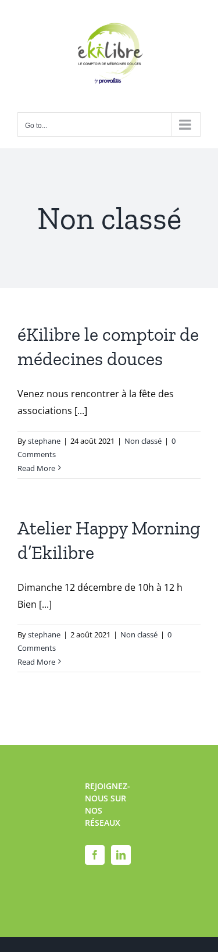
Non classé (143, 441)
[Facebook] (95, 855)
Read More (36, 468)
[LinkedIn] (121, 855)
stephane (44, 441)
